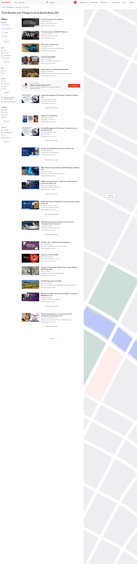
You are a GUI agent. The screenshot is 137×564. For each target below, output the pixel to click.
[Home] (6, 2)
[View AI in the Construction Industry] (30, 22)
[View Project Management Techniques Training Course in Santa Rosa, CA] (30, 131)
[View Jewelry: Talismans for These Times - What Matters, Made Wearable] (30, 270)
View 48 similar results (51, 140)
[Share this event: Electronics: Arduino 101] (76, 50)
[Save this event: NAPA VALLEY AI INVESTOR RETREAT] (79, 75)
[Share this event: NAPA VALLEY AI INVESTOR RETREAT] (76, 75)
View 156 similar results (51, 214)
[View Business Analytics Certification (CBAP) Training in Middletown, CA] (30, 297)
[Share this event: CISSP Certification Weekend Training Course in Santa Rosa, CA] (76, 208)
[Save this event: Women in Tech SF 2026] (79, 261)
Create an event (74, 86)
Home (3, 7)
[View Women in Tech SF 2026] (30, 258)
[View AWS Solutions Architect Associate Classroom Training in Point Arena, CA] (30, 225)
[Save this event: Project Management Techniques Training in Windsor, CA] (79, 102)
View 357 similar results (51, 306)
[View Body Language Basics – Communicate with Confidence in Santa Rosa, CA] (30, 317)
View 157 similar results (51, 160)
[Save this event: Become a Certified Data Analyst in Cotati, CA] (79, 154)
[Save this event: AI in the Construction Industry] (79, 25)
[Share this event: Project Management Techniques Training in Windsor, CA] (76, 102)
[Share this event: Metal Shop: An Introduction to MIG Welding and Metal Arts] (76, 174)
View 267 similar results (51, 234)
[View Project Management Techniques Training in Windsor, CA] (30, 98)
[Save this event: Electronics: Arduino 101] (79, 50)
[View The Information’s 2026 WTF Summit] (30, 35)
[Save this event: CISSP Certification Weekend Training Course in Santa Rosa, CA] (79, 208)
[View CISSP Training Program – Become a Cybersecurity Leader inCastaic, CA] (30, 184)
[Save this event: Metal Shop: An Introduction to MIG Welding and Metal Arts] (79, 174)
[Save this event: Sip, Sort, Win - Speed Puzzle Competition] (79, 248)
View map (110, 195)
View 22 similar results (51, 326)
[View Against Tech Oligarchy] (30, 119)
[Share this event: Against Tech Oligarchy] (76, 121)
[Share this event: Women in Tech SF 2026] (76, 261)
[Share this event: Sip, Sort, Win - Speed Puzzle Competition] (76, 248)
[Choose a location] (47, 2)
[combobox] (61, 2)
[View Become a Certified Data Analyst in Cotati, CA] (30, 151)
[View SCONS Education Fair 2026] (30, 284)
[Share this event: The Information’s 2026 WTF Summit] (76, 38)
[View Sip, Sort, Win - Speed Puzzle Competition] (30, 245)
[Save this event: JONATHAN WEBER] (79, 63)
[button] (104, 2)
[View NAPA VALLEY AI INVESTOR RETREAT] (30, 73)
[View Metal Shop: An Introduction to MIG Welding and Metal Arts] (30, 171)
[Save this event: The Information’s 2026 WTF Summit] (79, 38)
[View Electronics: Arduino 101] (30, 47)
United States (10, 7)
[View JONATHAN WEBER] (30, 60)
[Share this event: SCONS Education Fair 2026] (76, 287)
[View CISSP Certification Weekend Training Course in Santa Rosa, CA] (30, 205)
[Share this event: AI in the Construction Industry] (76, 25)
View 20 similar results (51, 108)
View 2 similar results (51, 194)
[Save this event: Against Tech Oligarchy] (79, 121)
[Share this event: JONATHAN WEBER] (76, 63)
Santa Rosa (18, 7)
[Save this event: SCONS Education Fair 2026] (79, 287)
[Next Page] (56, 338)
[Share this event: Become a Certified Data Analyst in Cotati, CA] (76, 154)
